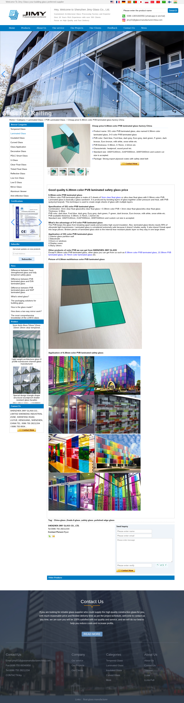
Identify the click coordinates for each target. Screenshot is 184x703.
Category (21, 120)
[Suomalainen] (169, 2)
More (108, 680)
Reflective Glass (17, 173)
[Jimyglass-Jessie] (49, 536)
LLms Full (149, 680)
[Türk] (152, 2)
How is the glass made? (22, 296)
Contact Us (129, 28)
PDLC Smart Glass (19, 156)
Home (12, 28)
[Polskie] (146, 2)
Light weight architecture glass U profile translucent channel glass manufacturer (26, 350)
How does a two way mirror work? (26, 300)
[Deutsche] (123, 2)
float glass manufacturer (95, 699)
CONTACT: (11, 675)
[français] (118, 2)
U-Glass (14, 160)
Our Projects (77, 28)
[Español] (129, 2)
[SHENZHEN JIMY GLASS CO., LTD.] (27, 21)
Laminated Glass (35, 120)
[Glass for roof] (92, 74)
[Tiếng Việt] (158, 2)
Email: (9, 660)
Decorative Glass (18, 151)
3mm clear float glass (111, 197)
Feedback (112, 28)
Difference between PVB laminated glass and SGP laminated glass (22, 278)
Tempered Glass (17, 129)
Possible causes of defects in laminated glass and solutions (24, 311)
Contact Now (26, 430)
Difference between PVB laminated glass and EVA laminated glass (22, 269)
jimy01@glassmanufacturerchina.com (144, 20)
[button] (86, 114)
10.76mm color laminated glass (78, 255)
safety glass (87, 520)
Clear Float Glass (18, 164)
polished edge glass (104, 520)
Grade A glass (73, 520)
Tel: (7, 670)
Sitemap (148, 670)
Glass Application (18, 147)
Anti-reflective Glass (19, 196)
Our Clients (95, 28)
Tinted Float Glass (18, 169)
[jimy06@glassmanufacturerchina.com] (53, 536)
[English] (112, 2)
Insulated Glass (17, 138)
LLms (147, 675)
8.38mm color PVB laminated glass (141, 252)
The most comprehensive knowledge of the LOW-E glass (25, 305)
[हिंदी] (175, 2)
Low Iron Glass (17, 178)
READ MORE (92, 634)
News (144, 28)
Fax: (8, 665)
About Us (41, 28)
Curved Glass (16, 142)
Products (25, 28)
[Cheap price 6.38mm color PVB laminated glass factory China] (68, 145)
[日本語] (141, 2)
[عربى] (164, 2)
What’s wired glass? (20, 285)
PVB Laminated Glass (55, 120)
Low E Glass (16, 182)
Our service (58, 28)
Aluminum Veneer (18, 191)
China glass (60, 520)
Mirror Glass (16, 187)
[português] (135, 2)
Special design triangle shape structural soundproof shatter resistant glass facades (26, 386)
